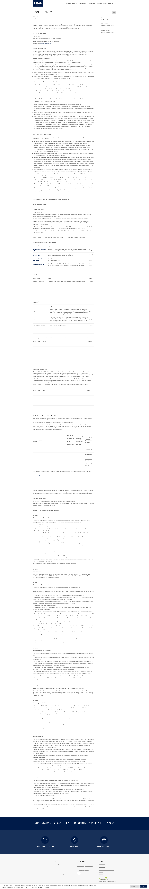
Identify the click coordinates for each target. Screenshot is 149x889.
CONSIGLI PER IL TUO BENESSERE (105, 3)
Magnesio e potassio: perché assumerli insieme (107, 29)
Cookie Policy (102, 867)
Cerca (114, 12)
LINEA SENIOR (82, 3)
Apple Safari (36, 482)
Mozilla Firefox (37, 480)
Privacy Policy (102, 864)
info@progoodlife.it (84, 870)
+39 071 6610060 (80, 866)
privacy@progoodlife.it (45, 43)
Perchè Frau (91, 3)
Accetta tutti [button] (143, 886)
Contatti (101, 874)
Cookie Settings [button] (134, 886)
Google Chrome (37, 478)
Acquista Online (71, 3)
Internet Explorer (38, 476)
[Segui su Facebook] (79, 873)
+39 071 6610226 (89, 866)
